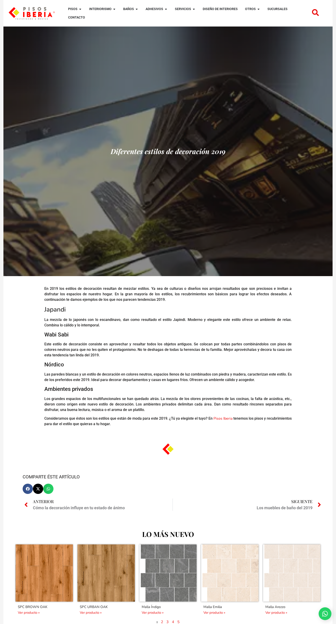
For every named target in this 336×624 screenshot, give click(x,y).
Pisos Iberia (222, 418)
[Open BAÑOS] (136, 9)
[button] (28, 489)
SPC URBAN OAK (94, 607)
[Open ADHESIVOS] (166, 9)
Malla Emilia (212, 607)
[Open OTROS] (258, 9)
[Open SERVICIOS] (193, 9)
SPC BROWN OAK (32, 607)
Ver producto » (29, 612)
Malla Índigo (151, 607)
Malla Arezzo (275, 607)
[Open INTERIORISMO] (114, 9)
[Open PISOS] (80, 9)
